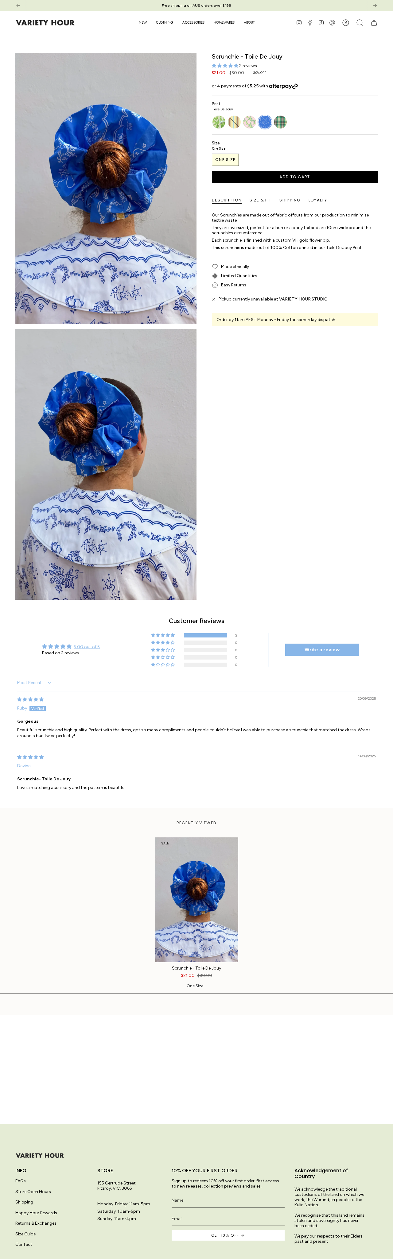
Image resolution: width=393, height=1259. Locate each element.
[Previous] (18, 5)
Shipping (24, 1202)
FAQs (20, 1181)
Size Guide (25, 1234)
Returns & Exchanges (35, 1223)
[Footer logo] (39, 1155)
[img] (30, 699)
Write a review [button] (322, 649)
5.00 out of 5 (87, 646)
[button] (164, 23)
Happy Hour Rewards (36, 1212)
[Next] (375, 5)
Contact (23, 1244)
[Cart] (374, 22)
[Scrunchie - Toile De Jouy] (196, 899)
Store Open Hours (33, 1191)
